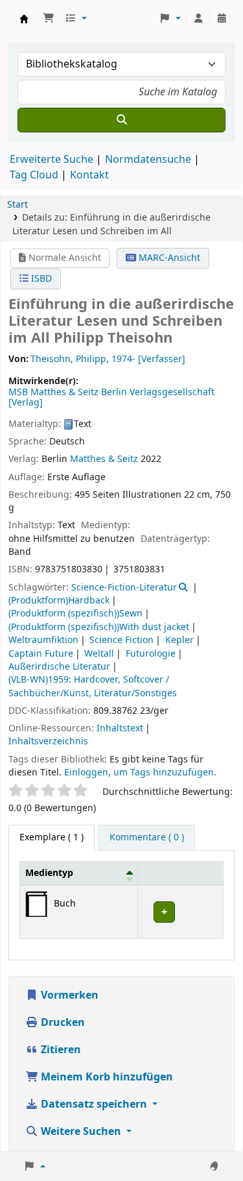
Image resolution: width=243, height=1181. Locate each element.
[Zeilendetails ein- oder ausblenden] (180, 912)
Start (17, 205)
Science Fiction (121, 640)
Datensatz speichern (94, 1104)
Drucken (61, 1022)
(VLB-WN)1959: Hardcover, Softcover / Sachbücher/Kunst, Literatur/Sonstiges (92, 686)
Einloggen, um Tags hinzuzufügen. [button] (140, 772)
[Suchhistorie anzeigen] (222, 18)
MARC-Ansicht (168, 258)
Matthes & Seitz (104, 459)
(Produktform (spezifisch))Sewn (75, 613)
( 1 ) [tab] (51, 837)
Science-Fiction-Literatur (124, 587)
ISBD (40, 279)
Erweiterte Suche (51, 159)
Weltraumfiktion (43, 640)
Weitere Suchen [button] (81, 1131)
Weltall (99, 654)
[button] (49, 18)
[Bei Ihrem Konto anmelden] (198, 18)
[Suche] (121, 120)
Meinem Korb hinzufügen (105, 1077)
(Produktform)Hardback (59, 600)
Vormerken (68, 995)
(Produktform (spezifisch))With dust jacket (98, 627)
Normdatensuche (148, 159)
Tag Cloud (34, 175)
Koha (24, 18)
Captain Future (40, 654)
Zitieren (59, 1050)
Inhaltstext (120, 728)
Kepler (179, 640)
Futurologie (151, 654)
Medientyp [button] (49, 873)
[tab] (146, 838)
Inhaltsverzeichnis (48, 741)
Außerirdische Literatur (59, 667)
